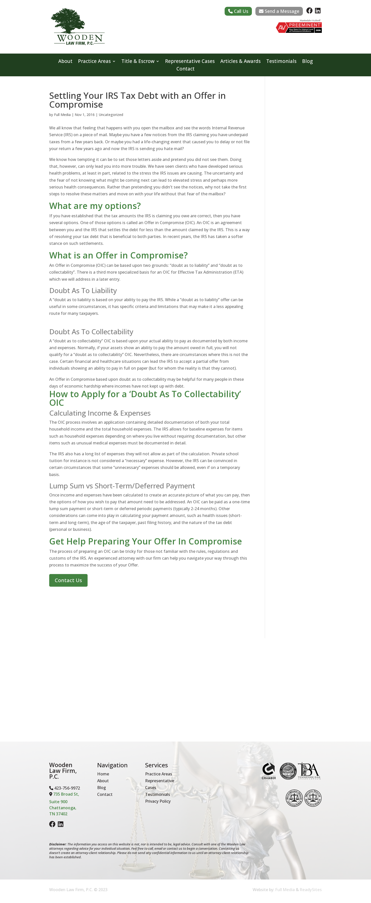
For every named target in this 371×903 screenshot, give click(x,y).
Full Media (62, 114)
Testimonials (281, 61)
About (65, 61)
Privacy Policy (158, 801)
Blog (307, 61)
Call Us (240, 11)
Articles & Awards (240, 61)
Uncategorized (111, 114)
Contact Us (68, 580)
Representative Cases (190, 61)
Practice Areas (94, 61)
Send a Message (281, 11)
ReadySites (311, 889)
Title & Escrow (137, 61)
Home (103, 774)
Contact (185, 69)
